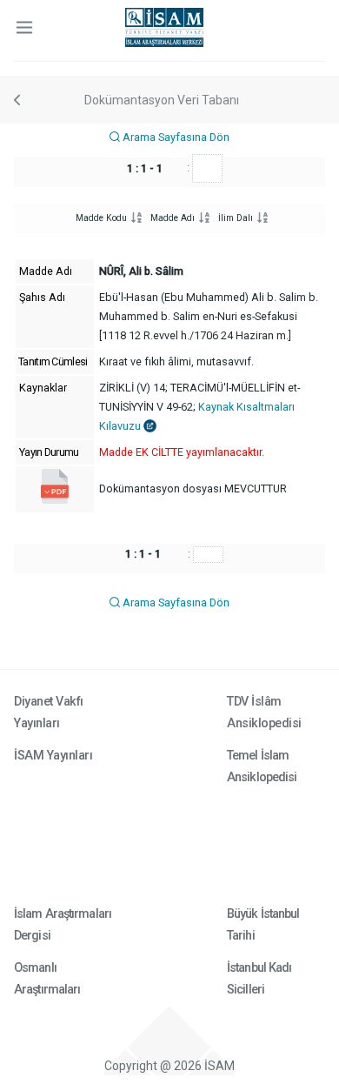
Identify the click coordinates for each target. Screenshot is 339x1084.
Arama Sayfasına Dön (174, 137)
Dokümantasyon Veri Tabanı (161, 100)
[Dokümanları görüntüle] (55, 499)
